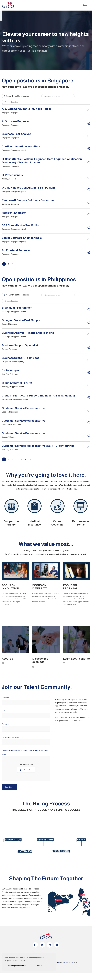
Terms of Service (67, 962)
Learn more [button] (20, 960)
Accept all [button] (41, 965)
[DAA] (3, 664)
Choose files (28, 770)
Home (84, 5)
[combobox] (57, 96)
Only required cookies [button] (17, 965)
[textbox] (58, 96)
